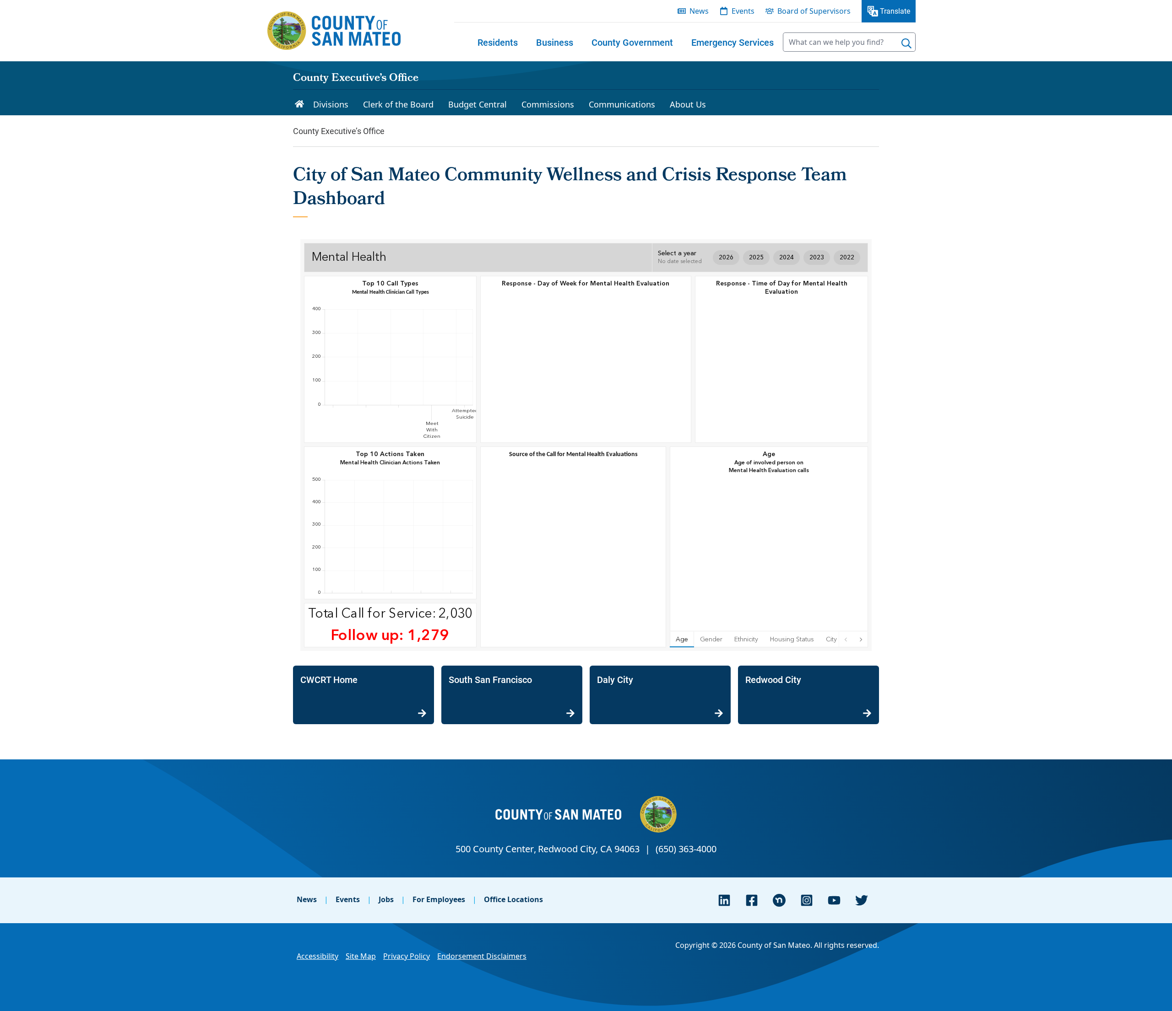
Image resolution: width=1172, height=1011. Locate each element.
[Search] (906, 43)
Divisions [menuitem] (330, 104)
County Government (632, 42)
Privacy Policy (406, 956)
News (307, 899)
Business (554, 42)
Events (348, 899)
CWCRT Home (329, 679)
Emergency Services (732, 42)
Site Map (361, 956)
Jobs (386, 899)
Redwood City (773, 679)
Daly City (615, 679)
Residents (497, 42)
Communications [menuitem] (622, 104)
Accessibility (317, 956)
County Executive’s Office (355, 79)
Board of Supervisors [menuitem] (814, 11)
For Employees (438, 899)
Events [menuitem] (743, 11)
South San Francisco (490, 679)
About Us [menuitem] (688, 104)
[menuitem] (497, 42)
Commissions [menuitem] (547, 104)
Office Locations (513, 899)
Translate (895, 11)
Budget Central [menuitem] (477, 104)
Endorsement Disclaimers (481, 956)
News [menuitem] (699, 11)
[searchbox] (849, 42)
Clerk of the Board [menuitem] (398, 104)
